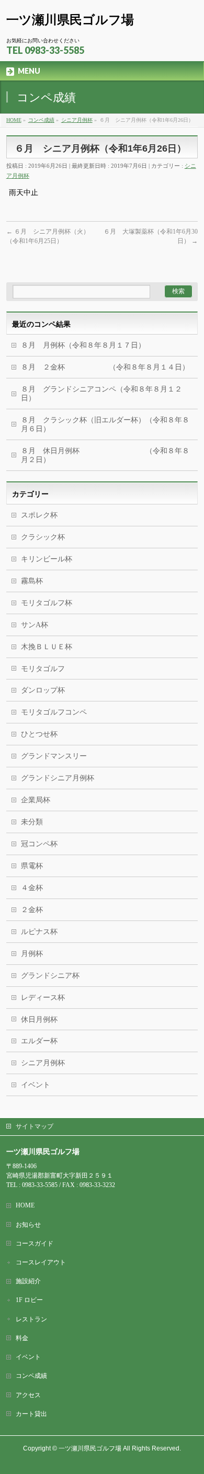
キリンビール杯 (46, 559)
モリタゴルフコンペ (54, 712)
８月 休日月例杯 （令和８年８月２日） (105, 455)
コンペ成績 (31, 1375)
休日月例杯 (39, 1019)
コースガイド (34, 1243)
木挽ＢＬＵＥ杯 (46, 647)
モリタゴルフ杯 (46, 603)
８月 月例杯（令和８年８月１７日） (83, 345)
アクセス (28, 1395)
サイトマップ (34, 1126)
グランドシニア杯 (50, 976)
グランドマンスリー (54, 756)
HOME (25, 1205)
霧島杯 (32, 581)
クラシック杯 (43, 537)
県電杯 (32, 866)
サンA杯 (34, 625)
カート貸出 (31, 1414)
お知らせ (28, 1224)
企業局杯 (35, 800)
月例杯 (32, 954)
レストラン (31, 1319)
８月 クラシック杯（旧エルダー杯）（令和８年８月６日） (105, 424)
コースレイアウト (41, 1262)
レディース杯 (43, 997)
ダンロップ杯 (43, 690)
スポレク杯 (39, 515)
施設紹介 (28, 1281)
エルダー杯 (39, 1041)
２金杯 (32, 910)
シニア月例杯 (43, 1063)
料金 (22, 1338)
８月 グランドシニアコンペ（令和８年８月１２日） (101, 393)
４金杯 (32, 888)
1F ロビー (29, 1300)
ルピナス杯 (39, 932)
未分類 (32, 822)
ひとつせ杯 (39, 734)
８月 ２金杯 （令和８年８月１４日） (105, 367)
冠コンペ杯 (39, 844)
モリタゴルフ (43, 669)
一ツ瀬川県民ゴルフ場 (70, 20)
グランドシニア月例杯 (57, 778)
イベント (35, 1085)
